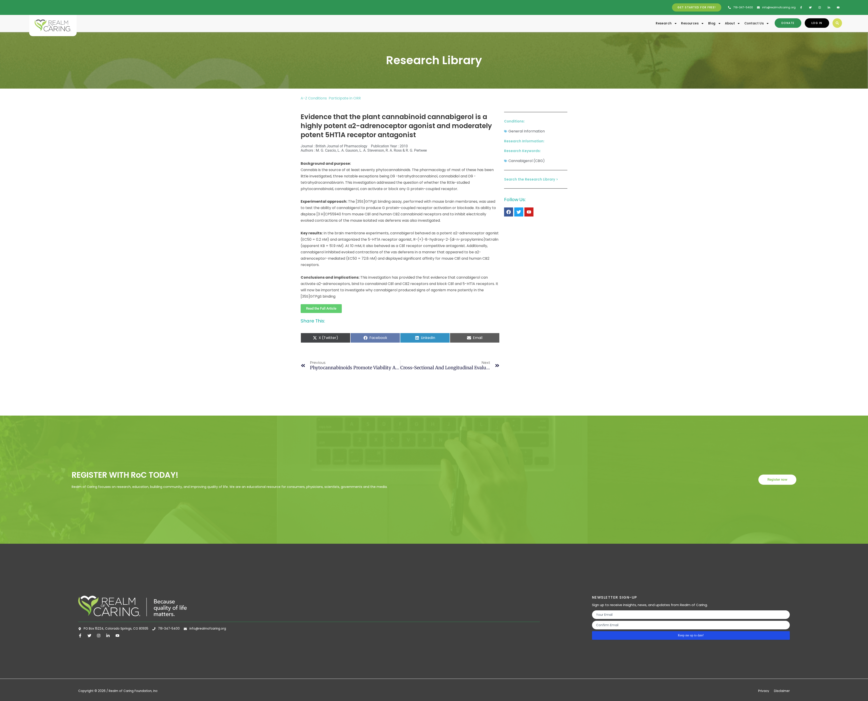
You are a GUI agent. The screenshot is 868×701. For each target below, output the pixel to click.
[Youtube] (528, 211)
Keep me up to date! (691, 635)
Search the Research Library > (531, 179)
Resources (690, 23)
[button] (837, 23)
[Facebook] (508, 211)
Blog (712, 23)
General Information (526, 131)
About (730, 23)
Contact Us (754, 23)
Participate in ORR (345, 98)
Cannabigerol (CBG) (526, 160)
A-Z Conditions (314, 98)
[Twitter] (518, 211)
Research (664, 23)
